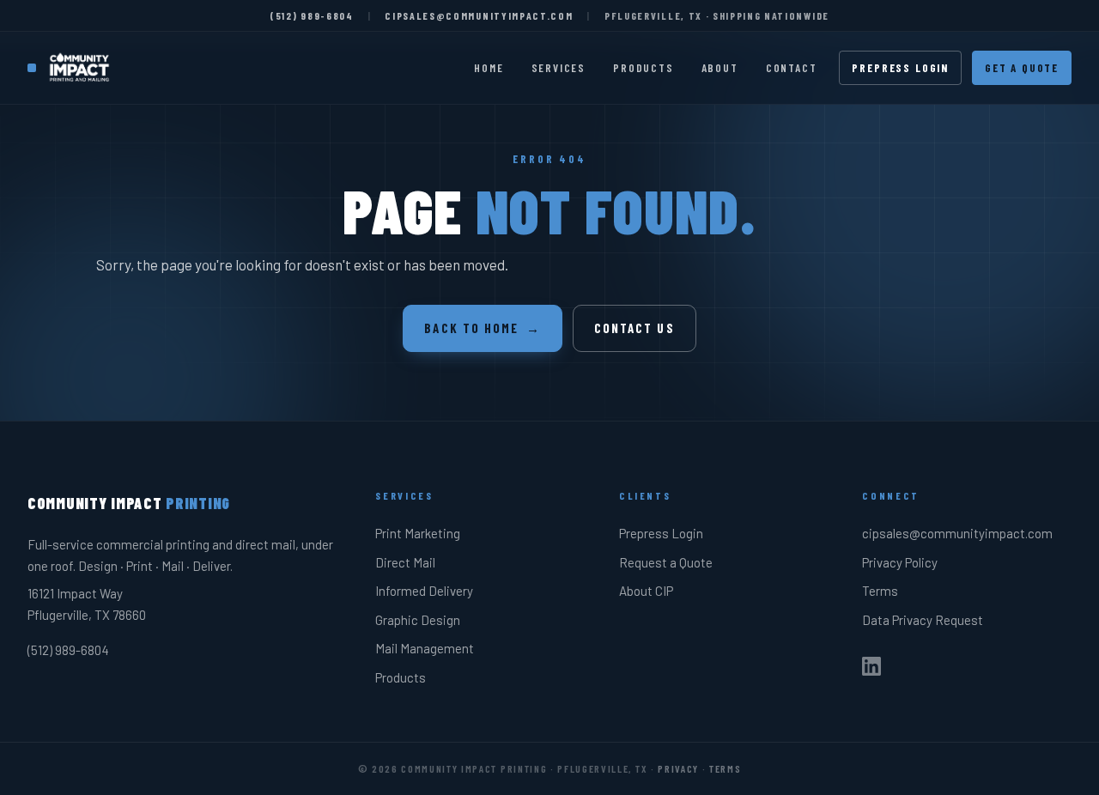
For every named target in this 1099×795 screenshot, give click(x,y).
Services (558, 68)
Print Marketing (417, 533)
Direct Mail (405, 562)
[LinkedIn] (871, 670)
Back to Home (482, 328)
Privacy (678, 768)
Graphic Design (417, 620)
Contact (791, 68)
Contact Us (634, 328)
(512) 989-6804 (312, 15)
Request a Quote (666, 562)
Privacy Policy (900, 562)
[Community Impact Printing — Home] (70, 68)
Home (488, 68)
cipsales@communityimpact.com (479, 15)
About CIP (646, 590)
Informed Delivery (424, 590)
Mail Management (424, 648)
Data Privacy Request (922, 620)
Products (643, 68)
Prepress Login (900, 68)
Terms (880, 590)
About (719, 68)
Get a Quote (1022, 68)
